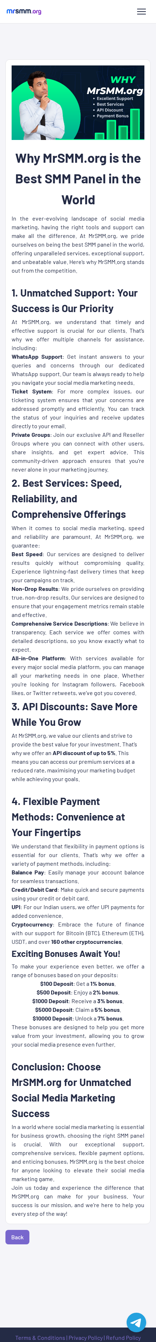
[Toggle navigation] (141, 11)
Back (17, 1237)
